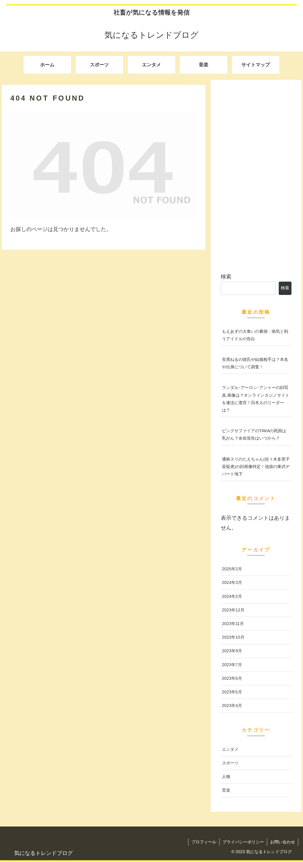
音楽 (226, 790)
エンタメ (230, 749)
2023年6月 (232, 678)
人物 (226, 776)
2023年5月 (232, 692)
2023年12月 (233, 610)
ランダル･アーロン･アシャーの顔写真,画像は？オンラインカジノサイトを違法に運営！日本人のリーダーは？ (255, 398)
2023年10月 (233, 637)
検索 (226, 277)
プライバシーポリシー (243, 842)
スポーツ (230, 763)
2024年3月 (232, 582)
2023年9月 (232, 650)
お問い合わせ (282, 842)
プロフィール (203, 842)
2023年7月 (232, 664)
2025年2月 (232, 568)
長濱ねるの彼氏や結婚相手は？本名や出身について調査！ (255, 363)
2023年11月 (233, 623)
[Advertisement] (256, 173)
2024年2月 (232, 596)
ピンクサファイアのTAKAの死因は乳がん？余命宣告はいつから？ (254, 434)
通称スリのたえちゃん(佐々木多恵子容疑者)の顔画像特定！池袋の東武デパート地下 (256, 466)
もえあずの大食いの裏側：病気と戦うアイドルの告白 (255, 335)
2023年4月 (232, 705)
